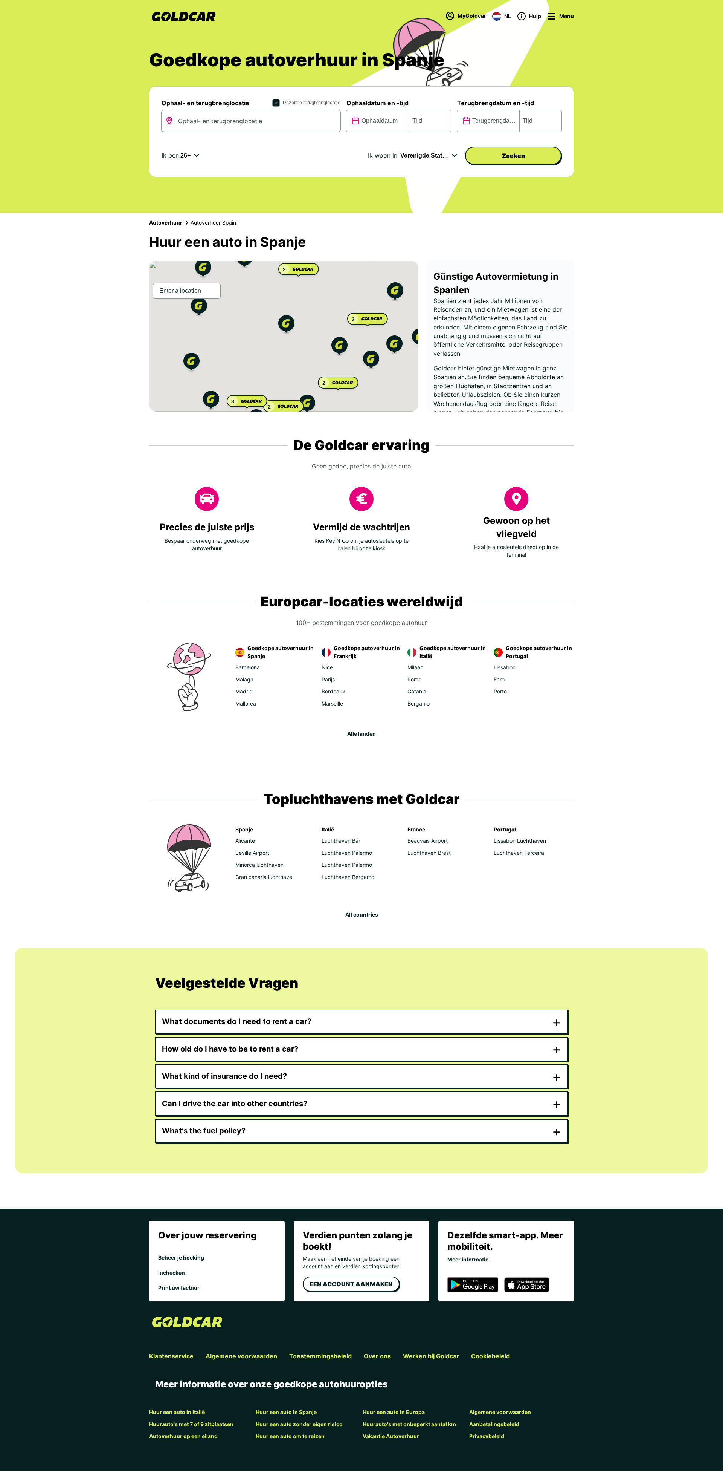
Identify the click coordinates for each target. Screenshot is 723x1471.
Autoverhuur (165, 222)
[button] (286, 325)
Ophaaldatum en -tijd (377, 103)
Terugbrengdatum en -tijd (495, 103)
